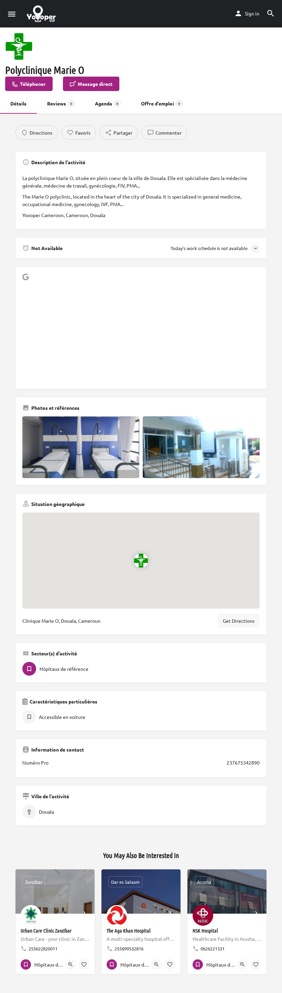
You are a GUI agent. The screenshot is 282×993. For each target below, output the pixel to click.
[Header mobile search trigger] (270, 13)
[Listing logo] (19, 46)
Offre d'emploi (160, 103)
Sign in (252, 13)
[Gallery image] (80, 447)
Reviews (59, 103)
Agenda (106, 103)
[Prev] (26, 913)
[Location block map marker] (141, 560)
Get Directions (238, 621)
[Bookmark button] (83, 964)
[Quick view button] (70, 964)
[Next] (84, 913)
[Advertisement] (141, 334)
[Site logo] (42, 13)
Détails (18, 103)
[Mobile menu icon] (12, 13)
